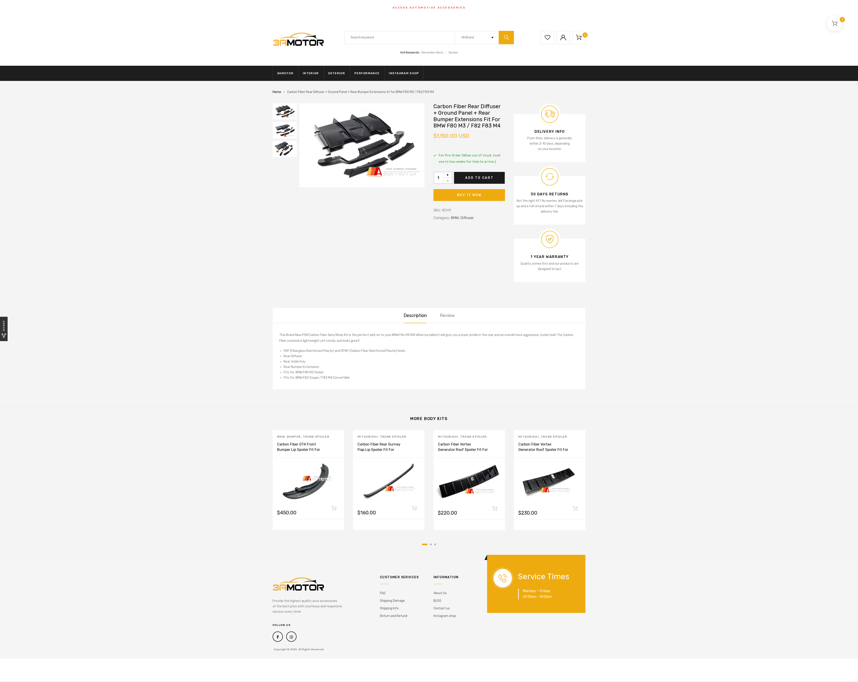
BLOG (437, 601)
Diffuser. (467, 218)
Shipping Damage (392, 601)
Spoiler (453, 52)
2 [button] (431, 544)
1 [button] (424, 544)
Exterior (336, 73)
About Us (440, 593)
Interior (311, 73)
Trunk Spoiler (316, 436)
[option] (362, 145)
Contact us (441, 608)
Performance (366, 73)
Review (447, 315)
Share (3, 325)
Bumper (294, 436)
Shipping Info (389, 608)
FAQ (382, 593)
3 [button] (435, 544)
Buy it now (469, 195)
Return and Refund (393, 616)
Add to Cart (479, 178)
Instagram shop (404, 73)
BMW (281, 436)
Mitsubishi (368, 436)
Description (415, 315)
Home (277, 92)
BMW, (455, 218)
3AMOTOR (285, 73)
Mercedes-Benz (432, 52)
